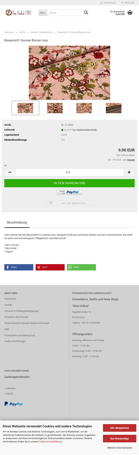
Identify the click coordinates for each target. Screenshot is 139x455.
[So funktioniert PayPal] (13, 403)
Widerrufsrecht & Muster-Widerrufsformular (26, 323)
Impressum (10, 298)
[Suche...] (86, 13)
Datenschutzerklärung (50, 441)
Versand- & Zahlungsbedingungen (21, 311)
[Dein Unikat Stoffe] (18, 12)
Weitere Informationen (119, 447)
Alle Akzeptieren (119, 427)
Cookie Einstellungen (15, 341)
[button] (9, 172)
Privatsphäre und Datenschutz (19, 335)
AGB (6, 329)
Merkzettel (129, 2)
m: (5, 165)
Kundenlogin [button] (109, 2)
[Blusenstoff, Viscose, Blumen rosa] (69, 72)
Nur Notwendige (119, 438)
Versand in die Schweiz (16, 317)
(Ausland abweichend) (87, 130)
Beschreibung (17, 222)
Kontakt (8, 305)
